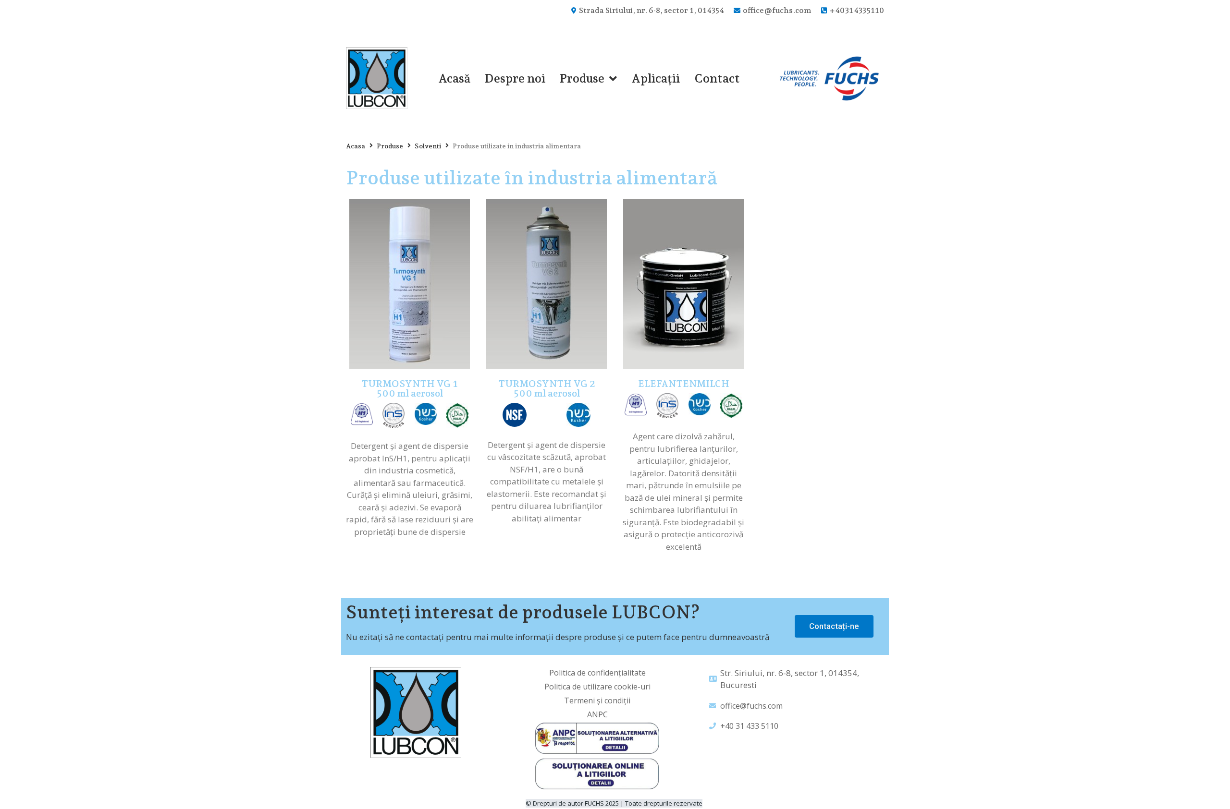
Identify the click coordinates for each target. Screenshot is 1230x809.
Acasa (355, 146)
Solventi (428, 146)
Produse (390, 146)
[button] (834, 626)
